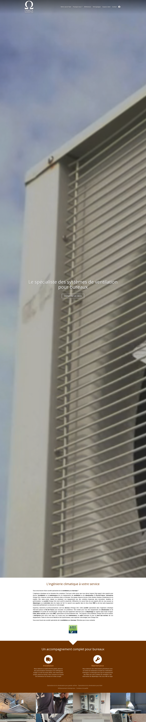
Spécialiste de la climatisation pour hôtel (90, 685)
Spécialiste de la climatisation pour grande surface (62, 685)
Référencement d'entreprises (66, 688)
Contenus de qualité (82, 688)
